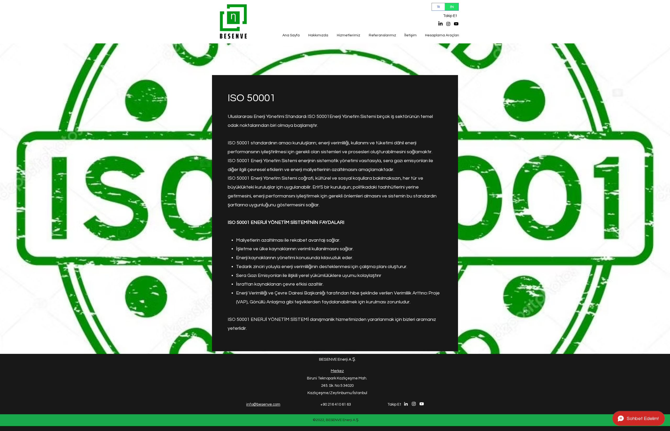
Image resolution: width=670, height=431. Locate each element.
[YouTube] (456, 23)
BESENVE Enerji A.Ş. (337, 359)
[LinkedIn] (440, 23)
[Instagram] (448, 23)
